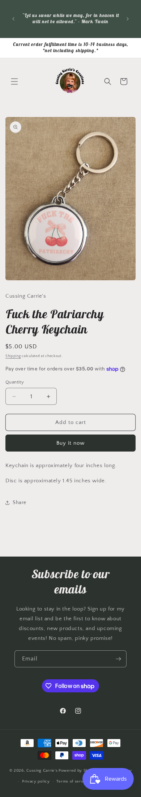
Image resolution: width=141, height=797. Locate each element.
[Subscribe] (118, 658)
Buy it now (70, 443)
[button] (14, 81)
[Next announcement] (128, 19)
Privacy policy (36, 781)
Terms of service (72, 781)
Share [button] (19, 503)
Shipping (13, 356)
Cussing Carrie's (41, 770)
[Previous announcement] (13, 19)
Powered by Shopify (78, 770)
